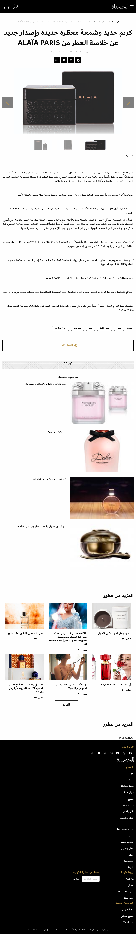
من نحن (130, 879)
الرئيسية (115, 22)
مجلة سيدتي (127, 909)
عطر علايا (77, 328)
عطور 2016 (104, 328)
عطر (90, 328)
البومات (130, 867)
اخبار (131, 835)
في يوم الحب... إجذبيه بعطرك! (116, 684)
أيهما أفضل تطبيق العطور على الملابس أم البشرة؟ (71, 686)
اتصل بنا (129, 885)
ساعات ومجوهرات (124, 829)
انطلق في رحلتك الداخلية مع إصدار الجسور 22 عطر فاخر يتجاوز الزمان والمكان (26, 688)
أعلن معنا (129, 898)
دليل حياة (129, 792)
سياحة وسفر (127, 842)
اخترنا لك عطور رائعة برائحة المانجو (26, 633)
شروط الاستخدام (125, 891)
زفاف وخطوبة (127, 818)
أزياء (131, 773)
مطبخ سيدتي (127, 916)
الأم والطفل (128, 811)
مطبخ (131, 799)
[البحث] (15, 6)
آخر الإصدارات (60, 328)
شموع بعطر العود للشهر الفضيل (114, 633)
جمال (104, 22)
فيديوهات (129, 861)
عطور (94, 22)
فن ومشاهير (127, 805)
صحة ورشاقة (127, 786)
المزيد (66, 704)
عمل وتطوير (128, 848)
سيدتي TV (128, 922)
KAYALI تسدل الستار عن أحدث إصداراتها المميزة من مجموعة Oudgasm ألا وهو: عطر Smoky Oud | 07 (68, 639)
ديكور (131, 855)
